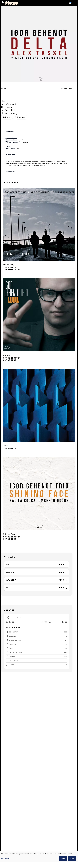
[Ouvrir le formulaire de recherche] (52, 3)
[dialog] (39, 857)
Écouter (21, 117)
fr (61, 3)
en (64, 3)
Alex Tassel (7, 107)
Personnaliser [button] (5, 858)
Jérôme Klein (8, 110)
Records (11, 3)
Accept (72, 858)
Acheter (7, 117)
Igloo (5, 2)
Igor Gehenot (8, 104)
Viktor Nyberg (9, 113)
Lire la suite (11, 171)
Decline (63, 858)
